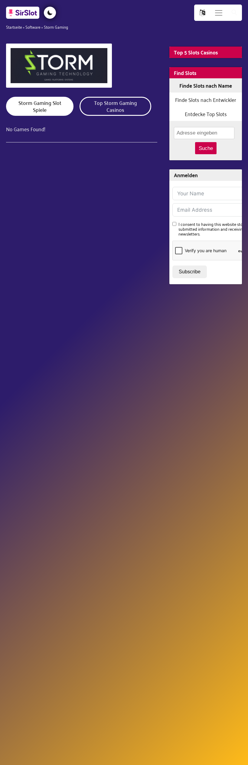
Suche (206, 148)
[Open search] (234, 13)
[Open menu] (218, 13)
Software (33, 27)
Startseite (14, 27)
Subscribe (190, 271)
